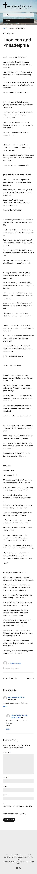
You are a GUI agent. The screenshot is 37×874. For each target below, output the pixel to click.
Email (5, 786)
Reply (5, 706)
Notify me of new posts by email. (14, 814)
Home (5, 28)
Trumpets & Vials (11, 678)
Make (10, 861)
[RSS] (20, 868)
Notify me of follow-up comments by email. (17, 806)
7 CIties (29, 678)
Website (6, 795)
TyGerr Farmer (15, 663)
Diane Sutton (16, 717)
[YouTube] (17, 868)
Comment (7, 752)
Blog (6, 668)
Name (5, 777)
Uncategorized (14, 668)
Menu (8, 21)
